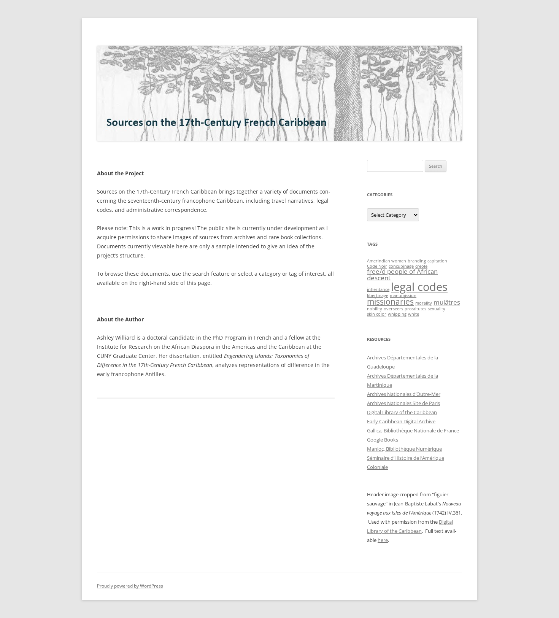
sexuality (436, 308)
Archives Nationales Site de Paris (403, 403)
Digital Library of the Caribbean (402, 412)
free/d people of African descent (402, 274)
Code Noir (377, 266)
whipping (397, 314)
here (383, 540)
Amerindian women (386, 261)
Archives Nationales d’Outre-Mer (403, 394)
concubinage (401, 266)
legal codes (419, 286)
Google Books (382, 439)
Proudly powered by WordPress (130, 586)
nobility (374, 308)
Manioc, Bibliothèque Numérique (404, 448)
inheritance (378, 289)
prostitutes (415, 308)
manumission (403, 295)
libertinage (377, 295)
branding (417, 261)
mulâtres (447, 302)
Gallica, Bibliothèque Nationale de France (413, 430)
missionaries (390, 301)
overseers (393, 308)
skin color (376, 314)
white (413, 314)
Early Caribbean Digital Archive (401, 421)
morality (423, 303)
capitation (437, 261)
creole (421, 266)
